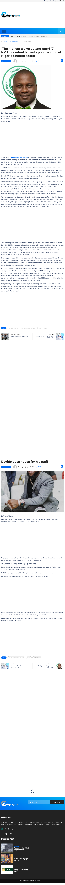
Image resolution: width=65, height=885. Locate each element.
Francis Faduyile (13, 328)
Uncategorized (14, 41)
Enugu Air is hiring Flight (21, 870)
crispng (20, 61)
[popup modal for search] (61, 31)
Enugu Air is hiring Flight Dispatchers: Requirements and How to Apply (28, 36)
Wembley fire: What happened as (21, 849)
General (16, 846)
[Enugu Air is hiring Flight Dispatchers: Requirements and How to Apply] (7, 869)
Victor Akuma (37, 657)
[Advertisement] (44, 16)
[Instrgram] (63, 1)
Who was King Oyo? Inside (21, 859)
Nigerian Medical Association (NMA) (31, 328)
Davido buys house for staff (16, 657)
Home (5, 41)
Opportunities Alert (20, 868)
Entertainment (6, 467)
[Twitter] (60, 1)
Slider (45, 328)
